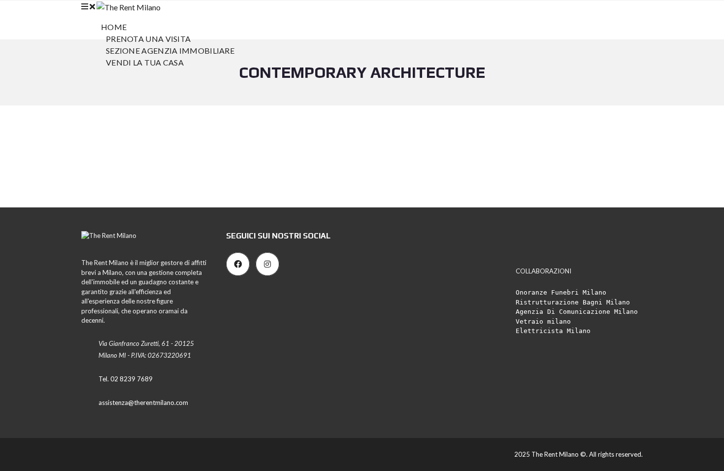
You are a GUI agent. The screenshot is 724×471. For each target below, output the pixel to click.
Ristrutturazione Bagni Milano (573, 302)
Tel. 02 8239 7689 (126, 379)
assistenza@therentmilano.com (143, 402)
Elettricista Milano (553, 331)
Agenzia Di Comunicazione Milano (577, 311)
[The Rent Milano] (129, 6)
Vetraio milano (543, 321)
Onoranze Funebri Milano (561, 292)
